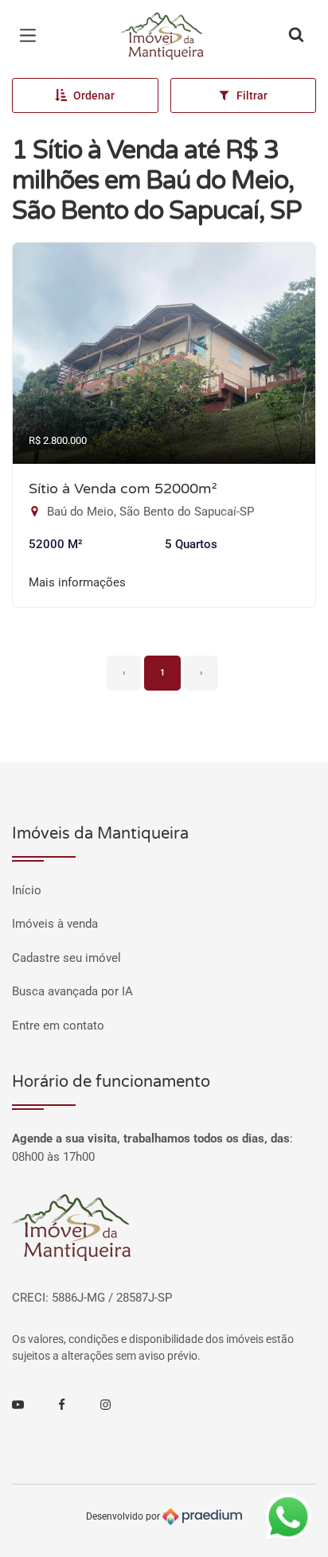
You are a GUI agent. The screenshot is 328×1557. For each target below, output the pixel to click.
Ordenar (94, 95)
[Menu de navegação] (32, 36)
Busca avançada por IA (72, 991)
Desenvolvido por (124, 1515)
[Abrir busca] (296, 36)
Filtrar (251, 95)
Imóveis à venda (55, 924)
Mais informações (77, 582)
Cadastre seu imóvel (66, 958)
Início (26, 890)
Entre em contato (58, 1025)
